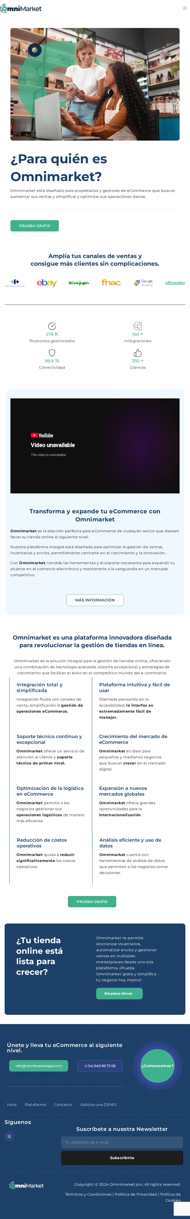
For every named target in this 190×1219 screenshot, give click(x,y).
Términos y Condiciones (88, 1194)
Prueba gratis (34, 226)
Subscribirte (122, 1158)
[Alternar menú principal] (185, 8)
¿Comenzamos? (158, 1066)
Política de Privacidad (136, 1194)
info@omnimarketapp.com (39, 1066)
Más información (95, 600)
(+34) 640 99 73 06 (100, 1066)
